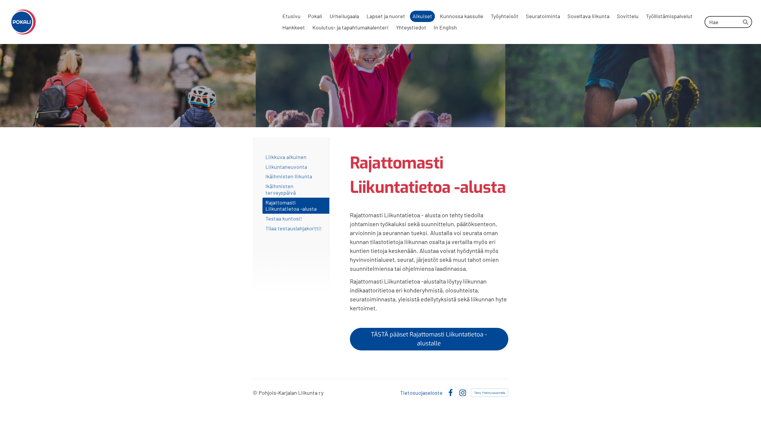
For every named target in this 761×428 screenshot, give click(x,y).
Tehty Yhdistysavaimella (489, 392)
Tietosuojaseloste (421, 392)
